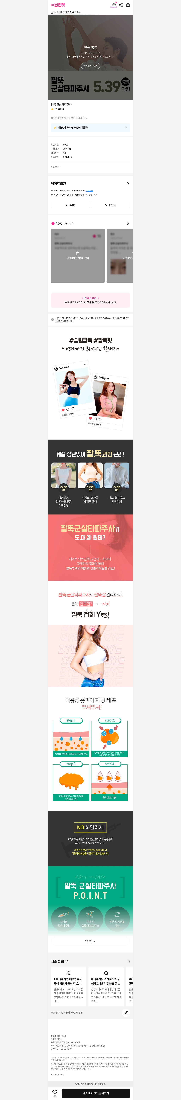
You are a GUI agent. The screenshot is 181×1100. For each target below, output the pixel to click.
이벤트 (59, 12)
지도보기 (71, 205)
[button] (110, 205)
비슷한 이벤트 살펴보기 (96, 1093)
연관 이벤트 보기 (90, 66)
